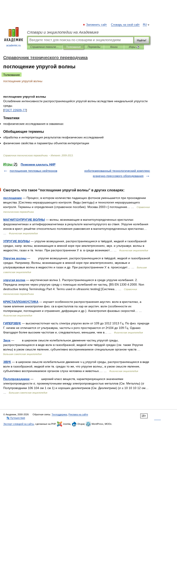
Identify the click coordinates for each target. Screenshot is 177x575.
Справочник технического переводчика (44, 46)
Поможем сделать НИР (38, 164)
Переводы (94, 46)
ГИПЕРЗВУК (12, 323)
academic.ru (13, 45)
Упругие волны (14, 258)
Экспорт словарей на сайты (18, 424)
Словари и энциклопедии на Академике (63, 32)
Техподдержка (59, 414)
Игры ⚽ (134, 46)
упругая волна (14, 280)
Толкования (73, 46)
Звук (6, 340)
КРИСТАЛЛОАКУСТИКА (20, 301)
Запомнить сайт (97, 24)
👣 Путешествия (15, 418)
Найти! (141, 40)
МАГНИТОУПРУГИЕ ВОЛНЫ (24, 219)
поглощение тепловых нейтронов (33, 170)
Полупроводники (16, 379)
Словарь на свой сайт (125, 24)
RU (145, 24)
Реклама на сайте (78, 414)
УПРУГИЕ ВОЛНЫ (16, 241)
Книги (114, 46)
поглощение (12, 198)
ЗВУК (7, 362)
